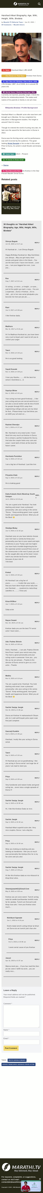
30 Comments (7, 25)
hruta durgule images (17, 1060)
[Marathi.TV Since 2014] (22, 4)
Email (6, 1038)
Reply (37, 242)
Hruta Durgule (13, 143)
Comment (8, 1004)
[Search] (39, 4)
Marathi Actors (19, 25)
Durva (6, 165)
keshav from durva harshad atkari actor (18, 1064)
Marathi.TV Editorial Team (13, 22)
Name (6, 1030)
